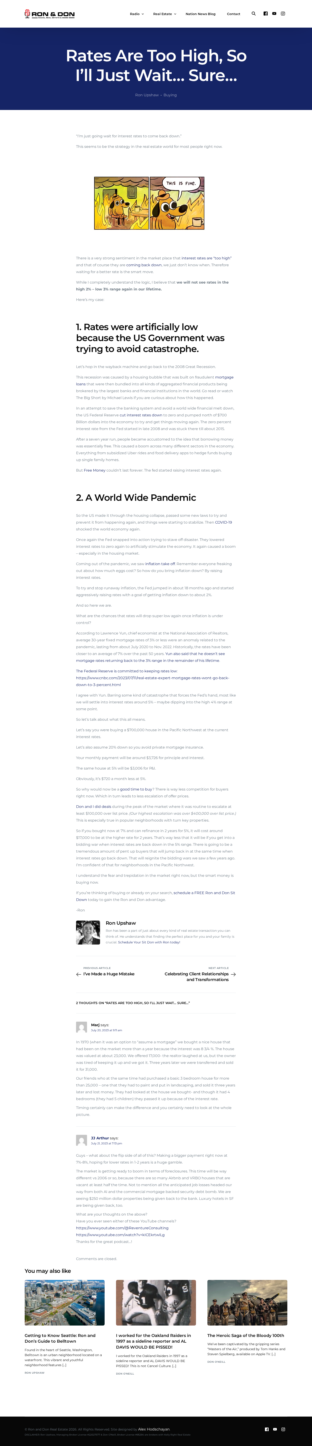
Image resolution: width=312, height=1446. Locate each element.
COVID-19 (223, 522)
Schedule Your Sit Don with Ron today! (149, 942)
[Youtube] (274, 13)
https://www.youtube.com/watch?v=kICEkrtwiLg (120, 1235)
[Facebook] (265, 13)
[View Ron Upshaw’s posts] (88, 933)
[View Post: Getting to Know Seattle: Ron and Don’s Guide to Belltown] (65, 1303)
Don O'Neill (125, 1373)
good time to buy (136, 789)
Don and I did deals (93, 806)
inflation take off (160, 564)
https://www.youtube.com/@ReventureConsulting (122, 1228)
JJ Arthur (100, 1138)
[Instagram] (283, 13)
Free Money (95, 470)
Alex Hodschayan (154, 1429)
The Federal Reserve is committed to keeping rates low (126, 671)
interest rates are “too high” (206, 258)
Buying (170, 95)
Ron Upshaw (147, 95)
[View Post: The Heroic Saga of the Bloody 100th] (247, 1303)
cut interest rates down (141, 415)
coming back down (144, 265)
